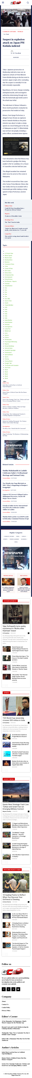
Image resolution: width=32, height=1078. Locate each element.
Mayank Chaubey (7, 811)
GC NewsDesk (17, 53)
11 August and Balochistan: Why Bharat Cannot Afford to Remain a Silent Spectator (20, 825)
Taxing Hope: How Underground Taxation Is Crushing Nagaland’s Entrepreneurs (14, 414)
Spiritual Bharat (9, 354)
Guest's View (8, 301)
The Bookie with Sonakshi (11, 365)
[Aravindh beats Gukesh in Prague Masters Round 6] (7, 736)
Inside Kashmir (8, 322)
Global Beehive (8, 286)
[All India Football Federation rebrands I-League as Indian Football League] (7, 754)
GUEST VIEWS (9, 779)
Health (6, 303)
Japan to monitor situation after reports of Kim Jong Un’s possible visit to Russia (24, 589)
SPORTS (6, 693)
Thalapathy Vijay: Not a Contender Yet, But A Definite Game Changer (16, 1033)
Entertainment (8, 277)
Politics (7, 337)
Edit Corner (8, 270)
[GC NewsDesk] (16, 51)
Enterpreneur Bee (9, 275)
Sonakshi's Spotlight (10, 350)
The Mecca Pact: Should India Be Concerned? (14, 428)
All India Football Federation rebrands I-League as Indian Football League (20, 753)
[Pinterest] (21, 62)
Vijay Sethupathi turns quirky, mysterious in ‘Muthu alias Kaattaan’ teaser (14, 628)
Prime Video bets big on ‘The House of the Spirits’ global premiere (20, 658)
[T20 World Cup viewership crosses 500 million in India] (16, 706)
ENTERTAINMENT (10, 601)
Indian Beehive (8, 320)
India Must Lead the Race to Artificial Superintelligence (13, 1053)
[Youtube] (18, 989)
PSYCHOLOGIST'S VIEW (12, 869)
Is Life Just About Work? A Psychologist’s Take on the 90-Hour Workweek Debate (20, 915)
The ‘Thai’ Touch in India (12, 222)
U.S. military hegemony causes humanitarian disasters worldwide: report (8, 589)
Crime (6, 266)
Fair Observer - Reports (11, 281)
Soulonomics (8, 352)
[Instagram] (8, 989)
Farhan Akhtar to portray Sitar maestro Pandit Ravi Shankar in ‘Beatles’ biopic (19, 667)
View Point (7, 367)
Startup (7, 359)
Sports (6, 357)
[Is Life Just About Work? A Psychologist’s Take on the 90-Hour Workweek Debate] (7, 916)
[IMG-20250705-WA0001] (16, 146)
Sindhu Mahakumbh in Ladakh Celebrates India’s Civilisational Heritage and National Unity (15, 473)
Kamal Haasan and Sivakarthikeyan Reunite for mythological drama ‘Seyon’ (20, 648)
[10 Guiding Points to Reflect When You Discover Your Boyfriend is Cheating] (7, 925)
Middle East (8, 331)
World (20, 31)
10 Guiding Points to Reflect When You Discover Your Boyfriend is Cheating (20, 924)
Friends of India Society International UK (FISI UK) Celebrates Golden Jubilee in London (15, 507)
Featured (7, 283)
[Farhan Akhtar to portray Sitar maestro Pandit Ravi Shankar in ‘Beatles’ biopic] (7, 667)
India (6, 307)
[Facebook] (12, 62)
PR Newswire (8, 339)
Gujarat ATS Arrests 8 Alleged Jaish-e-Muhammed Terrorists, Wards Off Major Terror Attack (15, 496)
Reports (7, 213)
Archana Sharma (7, 902)
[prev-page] (4, 685)
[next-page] (7, 685)
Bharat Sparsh (8, 255)
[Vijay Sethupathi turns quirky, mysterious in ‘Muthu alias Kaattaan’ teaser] (16, 614)
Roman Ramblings (9, 346)
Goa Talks (7, 298)
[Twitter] (17, 62)
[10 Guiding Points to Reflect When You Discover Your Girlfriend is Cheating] (16, 883)
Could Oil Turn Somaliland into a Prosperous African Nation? (14, 209)
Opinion (7, 335)
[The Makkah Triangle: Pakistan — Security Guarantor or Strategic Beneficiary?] (7, 834)
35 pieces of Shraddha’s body (13, 216)
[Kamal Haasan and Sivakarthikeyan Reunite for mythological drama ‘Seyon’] (7, 649)
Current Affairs (9, 31)
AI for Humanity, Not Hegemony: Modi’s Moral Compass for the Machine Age (14, 1022)
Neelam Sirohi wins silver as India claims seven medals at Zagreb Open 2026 (20, 763)
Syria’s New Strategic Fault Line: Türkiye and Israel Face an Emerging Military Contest (16, 400)
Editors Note (8, 206)
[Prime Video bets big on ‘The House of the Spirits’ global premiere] (7, 658)
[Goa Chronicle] (16, 2)
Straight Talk (8, 363)
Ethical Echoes (8, 279)
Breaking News (9, 220)
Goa (6, 288)
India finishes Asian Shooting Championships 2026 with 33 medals (20, 744)
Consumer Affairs (9, 264)
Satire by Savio (8, 348)
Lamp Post (8, 234)
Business (7, 262)
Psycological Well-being (11, 342)
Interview (7, 324)
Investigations (8, 326)
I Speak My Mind (9, 305)
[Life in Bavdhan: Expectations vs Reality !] (7, 857)
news (6, 333)
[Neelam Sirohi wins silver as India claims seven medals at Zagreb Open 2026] (7, 763)
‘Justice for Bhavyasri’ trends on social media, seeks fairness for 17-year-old (16, 229)
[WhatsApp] (25, 62)
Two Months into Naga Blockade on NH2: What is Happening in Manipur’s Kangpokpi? (15, 485)
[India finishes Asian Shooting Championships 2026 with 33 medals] (7, 744)
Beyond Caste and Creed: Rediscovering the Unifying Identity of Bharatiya (15, 1027)
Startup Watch (8, 361)
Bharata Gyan (8, 258)
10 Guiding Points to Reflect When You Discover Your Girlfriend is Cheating (14, 897)
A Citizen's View (9, 253)
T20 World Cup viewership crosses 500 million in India (14, 719)
